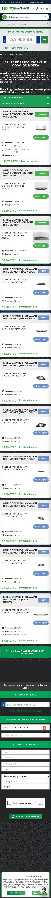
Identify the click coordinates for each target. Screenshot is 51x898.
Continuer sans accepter (34, 876)
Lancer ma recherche (26, 816)
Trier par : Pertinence (25, 97)
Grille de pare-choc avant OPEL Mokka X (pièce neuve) (20, 599)
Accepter (16, 892)
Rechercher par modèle (15, 47)
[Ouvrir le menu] (47, 8)
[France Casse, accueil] (15, 9)
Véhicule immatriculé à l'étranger (25, 710)
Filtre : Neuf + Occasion (25, 103)
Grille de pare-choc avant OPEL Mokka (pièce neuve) (20, 270)
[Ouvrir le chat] (44, 892)
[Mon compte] (37, 8)
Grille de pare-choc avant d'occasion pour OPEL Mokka (18, 114)
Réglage (38, 892)
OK (44, 39)
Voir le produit (43, 137)
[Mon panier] (42, 8)
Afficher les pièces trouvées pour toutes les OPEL (25, 652)
